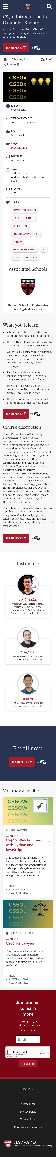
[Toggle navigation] (5, 6)
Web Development (25, 249)
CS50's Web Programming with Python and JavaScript (28, 845)
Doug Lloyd (28, 652)
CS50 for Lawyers (20, 943)
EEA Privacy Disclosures (28, 1127)
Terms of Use (28, 1119)
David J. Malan (28, 599)
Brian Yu (28, 699)
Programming (19, 147)
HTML (16, 257)
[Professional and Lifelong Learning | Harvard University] (27, 6)
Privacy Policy (28, 1111)
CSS (44, 249)
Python (18, 241)
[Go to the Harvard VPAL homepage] (28, 1143)
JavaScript (31, 257)
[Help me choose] (18, 64)
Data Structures (24, 218)
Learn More (14, 47)
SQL (38, 233)
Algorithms (20, 225)
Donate (28, 1088)
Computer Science (25, 210)
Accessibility (28, 1103)
